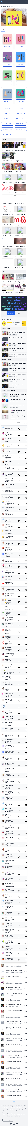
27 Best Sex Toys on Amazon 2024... (9, 867)
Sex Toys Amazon (14, 412)
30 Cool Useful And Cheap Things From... (8, 913)
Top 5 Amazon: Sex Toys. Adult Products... (9, 583)
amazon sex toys (8, 129)
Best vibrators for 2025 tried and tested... (9, 862)
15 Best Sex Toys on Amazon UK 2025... (9, 856)
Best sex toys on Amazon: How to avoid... (9, 798)
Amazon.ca (9, 706)
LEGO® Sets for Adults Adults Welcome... (9, 729)
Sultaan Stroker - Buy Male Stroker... (9, 509)
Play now (24, 323)
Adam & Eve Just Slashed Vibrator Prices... (9, 942)
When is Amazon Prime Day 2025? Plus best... (9, 793)
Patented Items (21, 101)
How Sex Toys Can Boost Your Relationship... (9, 844)
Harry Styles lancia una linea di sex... (9, 821)
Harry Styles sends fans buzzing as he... (9, 637)
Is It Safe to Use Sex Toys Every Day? (9, 434)
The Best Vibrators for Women (8, 758)
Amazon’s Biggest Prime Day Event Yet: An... (9, 741)
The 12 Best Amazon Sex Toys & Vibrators (9, 468)
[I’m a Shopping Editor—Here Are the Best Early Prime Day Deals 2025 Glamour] (5, 355)
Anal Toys (7, 65)
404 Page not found (9, 6)
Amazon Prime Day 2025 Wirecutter (9, 555)
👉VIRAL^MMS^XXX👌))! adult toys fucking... (9, 601)
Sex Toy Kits (7, 101)
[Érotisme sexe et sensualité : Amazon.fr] (5, 395)
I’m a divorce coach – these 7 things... (9, 440)
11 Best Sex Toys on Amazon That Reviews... (9, 954)
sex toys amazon (21, 129)
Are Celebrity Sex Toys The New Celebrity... (9, 486)
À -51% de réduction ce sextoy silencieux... (8, 631)
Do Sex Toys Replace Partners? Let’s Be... (9, 589)
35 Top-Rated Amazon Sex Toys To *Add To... (9, 919)
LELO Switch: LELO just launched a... (8, 451)
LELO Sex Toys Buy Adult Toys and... (9, 428)
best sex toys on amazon (8, 134)
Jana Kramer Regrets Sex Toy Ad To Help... (9, 649)
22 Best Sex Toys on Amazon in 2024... (9, 925)
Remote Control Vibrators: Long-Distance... (9, 959)
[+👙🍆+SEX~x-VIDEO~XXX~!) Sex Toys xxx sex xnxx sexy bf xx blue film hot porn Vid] (5, 411)
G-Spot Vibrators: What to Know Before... (9, 712)
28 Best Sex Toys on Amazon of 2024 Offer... (9, 474)
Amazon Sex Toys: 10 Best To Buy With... (9, 850)
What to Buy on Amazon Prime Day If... (9, 613)
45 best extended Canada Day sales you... (9, 678)
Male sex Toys (21, 65)
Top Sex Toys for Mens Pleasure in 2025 (9, 625)
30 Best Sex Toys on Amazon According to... (9, 532)
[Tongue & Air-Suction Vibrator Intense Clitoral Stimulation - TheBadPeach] (5, 339)
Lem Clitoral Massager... (9, 445)
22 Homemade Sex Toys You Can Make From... (9, 666)
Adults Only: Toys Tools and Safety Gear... (9, 752)
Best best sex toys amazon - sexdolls (9, 560)
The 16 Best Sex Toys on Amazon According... (9, 724)
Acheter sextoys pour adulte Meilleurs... (9, 787)
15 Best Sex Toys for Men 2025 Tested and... (9, 549)
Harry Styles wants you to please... (8, 566)
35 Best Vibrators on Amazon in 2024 (9, 595)
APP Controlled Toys (21, 83)
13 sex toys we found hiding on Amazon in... (9, 578)
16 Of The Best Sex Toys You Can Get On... (9, 463)
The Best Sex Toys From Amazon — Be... (9, 839)
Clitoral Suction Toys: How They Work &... (9, 718)
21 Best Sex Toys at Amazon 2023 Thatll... (9, 526)
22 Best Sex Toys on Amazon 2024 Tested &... (9, 735)
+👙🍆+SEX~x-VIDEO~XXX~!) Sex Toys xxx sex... (9, 873)
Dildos (21, 46)
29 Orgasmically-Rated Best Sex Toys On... (9, 480)
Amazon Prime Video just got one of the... (9, 827)
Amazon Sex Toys (13, 334)
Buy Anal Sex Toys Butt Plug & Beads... (9, 457)
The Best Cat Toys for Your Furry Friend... (9, 896)
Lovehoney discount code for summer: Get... (9, 890)
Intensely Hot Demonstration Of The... (9, 491)
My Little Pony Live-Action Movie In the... (9, 781)
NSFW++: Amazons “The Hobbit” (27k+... (9, 608)
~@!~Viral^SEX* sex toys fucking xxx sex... (9, 619)
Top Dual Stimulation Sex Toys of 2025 (9, 514)
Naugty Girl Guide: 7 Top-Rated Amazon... (9, 660)
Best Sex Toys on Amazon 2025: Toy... (9, 701)
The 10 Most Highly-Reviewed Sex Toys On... (9, 810)
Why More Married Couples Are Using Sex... (9, 948)
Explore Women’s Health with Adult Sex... (9, 804)
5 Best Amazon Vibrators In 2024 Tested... (9, 747)
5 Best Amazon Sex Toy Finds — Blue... (9, 908)
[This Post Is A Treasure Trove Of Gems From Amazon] (5, 349)
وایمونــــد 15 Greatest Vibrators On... (9, 520)
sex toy (8, 1120)
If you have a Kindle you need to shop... (9, 936)
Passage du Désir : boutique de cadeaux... (9, 770)
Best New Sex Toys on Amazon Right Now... (9, 655)
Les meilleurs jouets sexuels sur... (8, 643)
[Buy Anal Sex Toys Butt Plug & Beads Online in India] (5, 417)
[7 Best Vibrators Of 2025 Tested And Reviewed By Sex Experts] (5, 400)
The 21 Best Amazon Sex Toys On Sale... (9, 572)
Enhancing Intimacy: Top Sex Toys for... (9, 689)
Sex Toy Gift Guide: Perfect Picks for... (8, 816)
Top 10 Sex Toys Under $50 (9, 879)
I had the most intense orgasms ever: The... (9, 543)
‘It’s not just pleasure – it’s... (9, 683)
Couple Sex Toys (8, 83)
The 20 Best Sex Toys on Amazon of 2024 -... (9, 695)
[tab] (3, 29)
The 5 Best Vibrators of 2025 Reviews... (9, 503)
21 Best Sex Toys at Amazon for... (9, 764)
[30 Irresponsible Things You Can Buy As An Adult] (5, 333)
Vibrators (7, 46)
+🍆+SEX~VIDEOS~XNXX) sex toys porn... (9, 672)
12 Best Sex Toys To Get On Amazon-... (9, 537)
